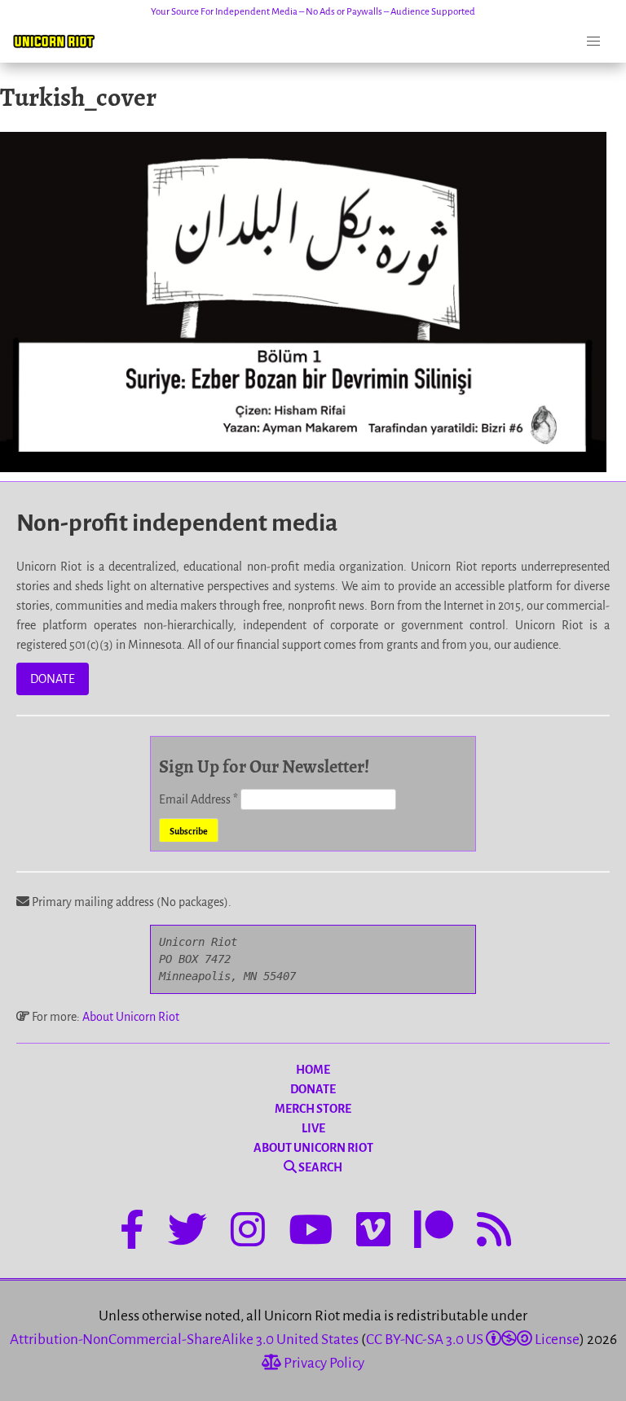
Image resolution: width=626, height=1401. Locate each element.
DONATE (52, 678)
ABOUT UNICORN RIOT (313, 1147)
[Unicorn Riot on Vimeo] (373, 1232)
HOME (313, 1069)
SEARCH (319, 1167)
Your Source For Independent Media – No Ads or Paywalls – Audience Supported (313, 12)
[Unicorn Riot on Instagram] (248, 1232)
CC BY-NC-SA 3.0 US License (473, 1339)
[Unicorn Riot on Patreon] (433, 1232)
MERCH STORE (313, 1108)
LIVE (313, 1128)
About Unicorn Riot (130, 1016)
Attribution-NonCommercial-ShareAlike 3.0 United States (184, 1339)
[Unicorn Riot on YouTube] (310, 1232)
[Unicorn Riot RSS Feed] (494, 1232)
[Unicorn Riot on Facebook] (132, 1232)
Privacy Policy (322, 1363)
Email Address (198, 799)
